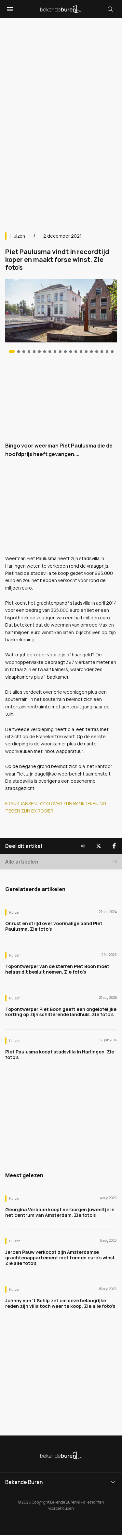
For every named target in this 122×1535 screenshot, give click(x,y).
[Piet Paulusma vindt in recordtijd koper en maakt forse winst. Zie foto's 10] (65, 351)
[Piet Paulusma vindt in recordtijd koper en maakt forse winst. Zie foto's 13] (81, 351)
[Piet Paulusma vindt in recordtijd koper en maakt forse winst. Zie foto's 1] (18, 351)
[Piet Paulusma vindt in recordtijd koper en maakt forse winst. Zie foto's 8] (55, 351)
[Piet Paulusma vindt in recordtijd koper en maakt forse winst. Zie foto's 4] (34, 351)
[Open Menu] (9, 9)
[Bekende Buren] (60, 9)
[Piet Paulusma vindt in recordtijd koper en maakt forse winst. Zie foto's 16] (96, 351)
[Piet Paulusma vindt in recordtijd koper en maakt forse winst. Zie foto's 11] (70, 351)
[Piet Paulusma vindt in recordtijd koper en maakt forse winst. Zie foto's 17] (102, 351)
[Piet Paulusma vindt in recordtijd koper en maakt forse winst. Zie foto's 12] (76, 351)
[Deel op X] (98, 846)
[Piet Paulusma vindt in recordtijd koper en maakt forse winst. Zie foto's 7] (49, 351)
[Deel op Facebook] (114, 846)
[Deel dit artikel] (83, 846)
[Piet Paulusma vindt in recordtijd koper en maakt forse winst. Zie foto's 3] (29, 351)
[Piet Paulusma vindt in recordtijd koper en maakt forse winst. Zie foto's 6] (44, 351)
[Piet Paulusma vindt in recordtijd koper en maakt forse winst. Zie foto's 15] (91, 351)
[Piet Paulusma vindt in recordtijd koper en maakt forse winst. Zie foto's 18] (107, 351)
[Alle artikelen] (112, 351)
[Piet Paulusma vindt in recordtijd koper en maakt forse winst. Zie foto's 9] (60, 351)
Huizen (17, 236)
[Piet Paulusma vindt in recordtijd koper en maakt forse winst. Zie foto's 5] (39, 351)
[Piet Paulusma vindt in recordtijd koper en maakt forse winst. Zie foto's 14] (86, 351)
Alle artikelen (21, 861)
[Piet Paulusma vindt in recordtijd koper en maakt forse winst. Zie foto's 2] (23, 351)
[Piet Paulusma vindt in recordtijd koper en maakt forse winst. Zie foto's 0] (12, 351)
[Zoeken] (110, 9)
